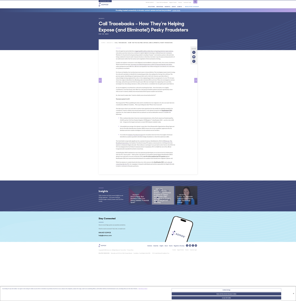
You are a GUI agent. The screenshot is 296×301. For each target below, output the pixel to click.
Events (179, 6)
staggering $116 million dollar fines (144, 51)
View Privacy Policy (142, 288)
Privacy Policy (130, 250)
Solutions (151, 6)
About (174, 6)
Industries (159, 6)
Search (195, 1)
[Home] (104, 4)
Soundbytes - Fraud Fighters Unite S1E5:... (142, 253)
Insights (167, 6)
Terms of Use (123, 250)
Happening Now (105, 1)
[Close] (293, 293)
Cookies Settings (226, 290)
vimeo (196, 245)
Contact (174, 249)
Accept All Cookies (226, 298)
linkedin (193, 56)
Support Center (173, 2)
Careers (180, 2)
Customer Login (187, 2)
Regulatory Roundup (192, 6)
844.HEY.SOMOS (150, 2)
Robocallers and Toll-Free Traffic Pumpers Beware (121, 253)
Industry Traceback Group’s (135, 134)
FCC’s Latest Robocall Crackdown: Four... (161, 253)
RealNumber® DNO (167, 110)
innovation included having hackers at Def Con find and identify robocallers (151, 64)
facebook (193, 61)
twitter (193, 52)
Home (103, 42)
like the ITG (125, 164)
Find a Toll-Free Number (162, 2)
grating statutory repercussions (164, 51)
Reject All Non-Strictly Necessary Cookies (226, 294)
